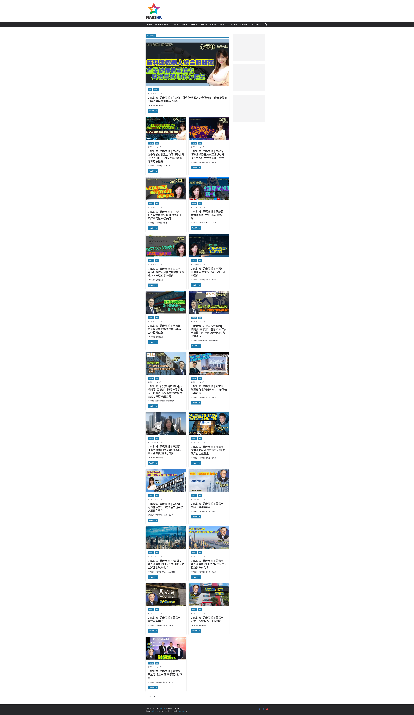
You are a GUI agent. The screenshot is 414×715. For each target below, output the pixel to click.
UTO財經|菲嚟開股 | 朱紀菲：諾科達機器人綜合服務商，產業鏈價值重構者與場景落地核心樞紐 (187, 99)
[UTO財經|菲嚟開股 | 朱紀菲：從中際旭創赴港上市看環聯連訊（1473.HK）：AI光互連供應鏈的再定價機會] (166, 128)
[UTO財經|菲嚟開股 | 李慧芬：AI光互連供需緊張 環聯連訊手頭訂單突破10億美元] (166, 188)
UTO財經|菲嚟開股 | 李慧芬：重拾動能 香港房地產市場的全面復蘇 (208, 272)
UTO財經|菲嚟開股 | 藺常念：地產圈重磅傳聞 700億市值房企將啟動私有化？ (209, 564)
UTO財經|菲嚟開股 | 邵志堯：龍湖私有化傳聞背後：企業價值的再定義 (209, 389)
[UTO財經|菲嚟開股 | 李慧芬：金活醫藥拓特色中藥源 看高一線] (209, 188)
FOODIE (213, 25)
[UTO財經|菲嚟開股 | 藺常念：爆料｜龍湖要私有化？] (209, 480)
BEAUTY (184, 25)
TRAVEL (222, 25)
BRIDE (176, 25)
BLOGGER (255, 25)
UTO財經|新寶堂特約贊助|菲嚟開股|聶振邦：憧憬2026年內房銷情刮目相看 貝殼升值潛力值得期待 (209, 331)
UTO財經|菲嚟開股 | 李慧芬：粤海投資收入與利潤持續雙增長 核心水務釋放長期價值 (166, 272)
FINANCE (234, 25)
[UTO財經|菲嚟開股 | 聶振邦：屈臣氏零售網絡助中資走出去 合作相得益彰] (166, 302)
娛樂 (150, 89)
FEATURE (204, 25)
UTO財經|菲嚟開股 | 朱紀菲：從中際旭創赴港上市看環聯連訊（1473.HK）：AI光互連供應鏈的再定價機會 (166, 156)
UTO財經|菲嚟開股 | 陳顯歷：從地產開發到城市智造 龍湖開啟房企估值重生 (208, 450)
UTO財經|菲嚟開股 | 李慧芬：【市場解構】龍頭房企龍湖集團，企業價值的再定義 (165, 450)
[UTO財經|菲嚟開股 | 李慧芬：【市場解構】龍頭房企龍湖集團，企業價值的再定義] (166, 423)
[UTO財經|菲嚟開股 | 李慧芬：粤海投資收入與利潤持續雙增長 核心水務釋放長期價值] (166, 245)
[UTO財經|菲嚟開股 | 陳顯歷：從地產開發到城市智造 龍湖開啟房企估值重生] (209, 423)
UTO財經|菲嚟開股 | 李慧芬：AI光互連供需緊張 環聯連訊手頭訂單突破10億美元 (165, 215)
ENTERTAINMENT (161, 25)
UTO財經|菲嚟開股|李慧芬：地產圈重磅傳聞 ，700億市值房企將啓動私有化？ (166, 564)
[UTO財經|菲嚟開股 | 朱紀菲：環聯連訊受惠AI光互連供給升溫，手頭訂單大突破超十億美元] (209, 128)
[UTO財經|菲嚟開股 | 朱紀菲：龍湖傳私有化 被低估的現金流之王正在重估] (166, 480)
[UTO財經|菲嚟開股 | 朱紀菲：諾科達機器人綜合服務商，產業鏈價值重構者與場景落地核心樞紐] (187, 62)
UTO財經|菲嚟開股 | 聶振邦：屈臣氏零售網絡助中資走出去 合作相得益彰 (165, 329)
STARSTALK (244, 25)
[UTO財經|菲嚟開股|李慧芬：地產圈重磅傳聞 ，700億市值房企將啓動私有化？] (166, 537)
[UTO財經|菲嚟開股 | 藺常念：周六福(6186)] (166, 594)
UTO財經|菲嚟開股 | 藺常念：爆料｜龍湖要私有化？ (208, 505)
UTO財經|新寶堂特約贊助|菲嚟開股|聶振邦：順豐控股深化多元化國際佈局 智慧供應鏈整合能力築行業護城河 (165, 391)
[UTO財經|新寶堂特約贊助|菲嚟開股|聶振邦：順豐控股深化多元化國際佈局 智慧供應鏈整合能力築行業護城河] (166, 363)
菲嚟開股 (156, 89)
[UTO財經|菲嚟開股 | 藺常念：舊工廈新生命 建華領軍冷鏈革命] (166, 648)
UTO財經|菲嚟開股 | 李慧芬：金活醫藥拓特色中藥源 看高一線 (208, 215)
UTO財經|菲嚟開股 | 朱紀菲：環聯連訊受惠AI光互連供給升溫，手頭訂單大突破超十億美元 (209, 154)
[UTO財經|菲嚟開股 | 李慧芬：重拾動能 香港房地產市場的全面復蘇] (209, 245)
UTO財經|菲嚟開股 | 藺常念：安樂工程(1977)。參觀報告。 (208, 619)
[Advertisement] (249, 47)
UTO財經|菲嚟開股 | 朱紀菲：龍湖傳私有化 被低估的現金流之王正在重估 (165, 507)
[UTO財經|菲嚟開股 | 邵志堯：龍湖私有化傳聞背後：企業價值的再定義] (209, 363)
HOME (149, 25)
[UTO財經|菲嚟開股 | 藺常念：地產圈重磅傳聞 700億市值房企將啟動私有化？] (209, 537)
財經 (157, 143)
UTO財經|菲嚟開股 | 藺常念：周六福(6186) (165, 619)
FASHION (194, 25)
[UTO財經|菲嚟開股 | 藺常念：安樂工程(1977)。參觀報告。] (209, 594)
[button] (169, 24)
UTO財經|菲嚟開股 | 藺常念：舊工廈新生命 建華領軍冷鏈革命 (165, 674)
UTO (160, 93)
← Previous (150, 696)
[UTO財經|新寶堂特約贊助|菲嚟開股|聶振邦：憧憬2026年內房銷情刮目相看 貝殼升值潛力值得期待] (209, 302)
